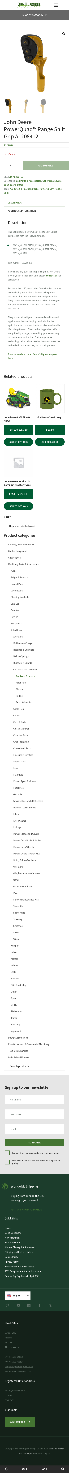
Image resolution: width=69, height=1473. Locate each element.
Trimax (14, 1017)
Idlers (16, 814)
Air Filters (18, 636)
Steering (17, 919)
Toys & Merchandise (18, 1050)
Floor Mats (21, 682)
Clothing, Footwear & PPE (21, 544)
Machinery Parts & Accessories (23, 564)
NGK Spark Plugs (19, 985)
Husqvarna (16, 623)
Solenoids (18, 906)
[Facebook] (39, 1305)
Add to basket (46, 165)
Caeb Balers (17, 590)
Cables (16, 715)
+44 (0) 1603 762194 (14, 1361)
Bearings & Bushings (23, 649)
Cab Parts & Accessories (28, 180)
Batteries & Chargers (23, 643)
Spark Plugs (19, 912)
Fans (15, 768)
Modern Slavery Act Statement (20, 1247)
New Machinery (12, 1237)
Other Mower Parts (22, 886)
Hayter (14, 616)
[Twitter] (50, 1305)
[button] (64, 34)
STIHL (14, 1004)
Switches (18, 925)
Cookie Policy (11, 1256)
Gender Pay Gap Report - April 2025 (22, 1276)
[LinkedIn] (29, 1305)
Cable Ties (18, 708)
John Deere (10, 184)
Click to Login (18, 1421)
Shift (6, 192)
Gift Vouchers (15, 557)
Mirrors (19, 689)
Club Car (15, 603)
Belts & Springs (21, 656)
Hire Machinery (12, 1242)
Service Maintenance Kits (26, 899)
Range (58, 188)
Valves (16, 932)
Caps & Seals (19, 722)
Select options (18, 441)
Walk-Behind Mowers (18, 1057)
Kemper (15, 945)
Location (14, 1347)
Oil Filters (18, 866)
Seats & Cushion (24, 702)
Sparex (14, 998)
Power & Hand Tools (18, 1037)
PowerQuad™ (47, 188)
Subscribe (34, 1142)
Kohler (14, 952)
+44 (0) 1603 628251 (14, 1356)
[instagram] (8, 1305)
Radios (19, 695)
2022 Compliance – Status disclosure (23, 1271)
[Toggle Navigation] (56, 5)
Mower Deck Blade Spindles (27, 840)
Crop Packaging (21, 741)
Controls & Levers (51, 180)
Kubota (14, 965)
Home (8, 1228)
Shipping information (29, 1209)
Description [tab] (15, 202)
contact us (51, 275)
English (17, 1295)
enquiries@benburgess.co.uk (19, 1366)
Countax (15, 610)
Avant (14, 570)
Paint (15, 893)
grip (23, 188)
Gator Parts (19, 794)
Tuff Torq (15, 1024)
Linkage (17, 827)
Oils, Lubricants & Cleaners (26, 873)
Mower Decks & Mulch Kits (26, 853)
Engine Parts (19, 761)
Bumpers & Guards (22, 662)
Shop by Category (32, 15)
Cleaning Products (20, 597)
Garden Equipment (17, 551)
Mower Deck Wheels (23, 847)
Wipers (16, 939)
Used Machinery (13, 1232)
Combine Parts (20, 735)
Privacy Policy (11, 1261)
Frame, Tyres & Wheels (24, 781)
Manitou (15, 978)
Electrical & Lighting (23, 754)
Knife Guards (19, 820)
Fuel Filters (19, 787)
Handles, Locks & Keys (24, 807)
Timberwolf (16, 1011)
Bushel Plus (17, 584)
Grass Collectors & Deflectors (28, 800)
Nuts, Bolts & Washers (24, 860)
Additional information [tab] (22, 210)
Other (20, 184)
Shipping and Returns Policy (19, 1252)
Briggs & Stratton (19, 577)
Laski (13, 971)
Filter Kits (18, 774)
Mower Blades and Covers (26, 833)
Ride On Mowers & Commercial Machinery (28, 1044)
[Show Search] (62, 1468)
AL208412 (15, 188)
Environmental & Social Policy (19, 1266)
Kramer (14, 958)
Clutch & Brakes (21, 728)
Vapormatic (16, 1031)
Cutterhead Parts (22, 748)
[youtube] (18, 1305)
